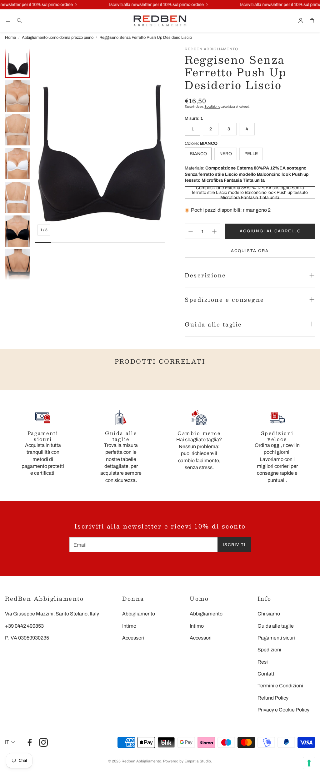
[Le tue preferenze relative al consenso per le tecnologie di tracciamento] (309, 763)
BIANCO (198, 153)
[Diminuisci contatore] (190, 231)
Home (10, 37)
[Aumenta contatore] (214, 231)
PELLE (251, 153)
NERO (225, 153)
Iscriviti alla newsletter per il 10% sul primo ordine (151, 5)
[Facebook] (29, 742)
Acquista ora (250, 251)
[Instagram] (43, 742)
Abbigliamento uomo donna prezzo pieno (57, 37)
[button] (8, 21)
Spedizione (212, 106)
